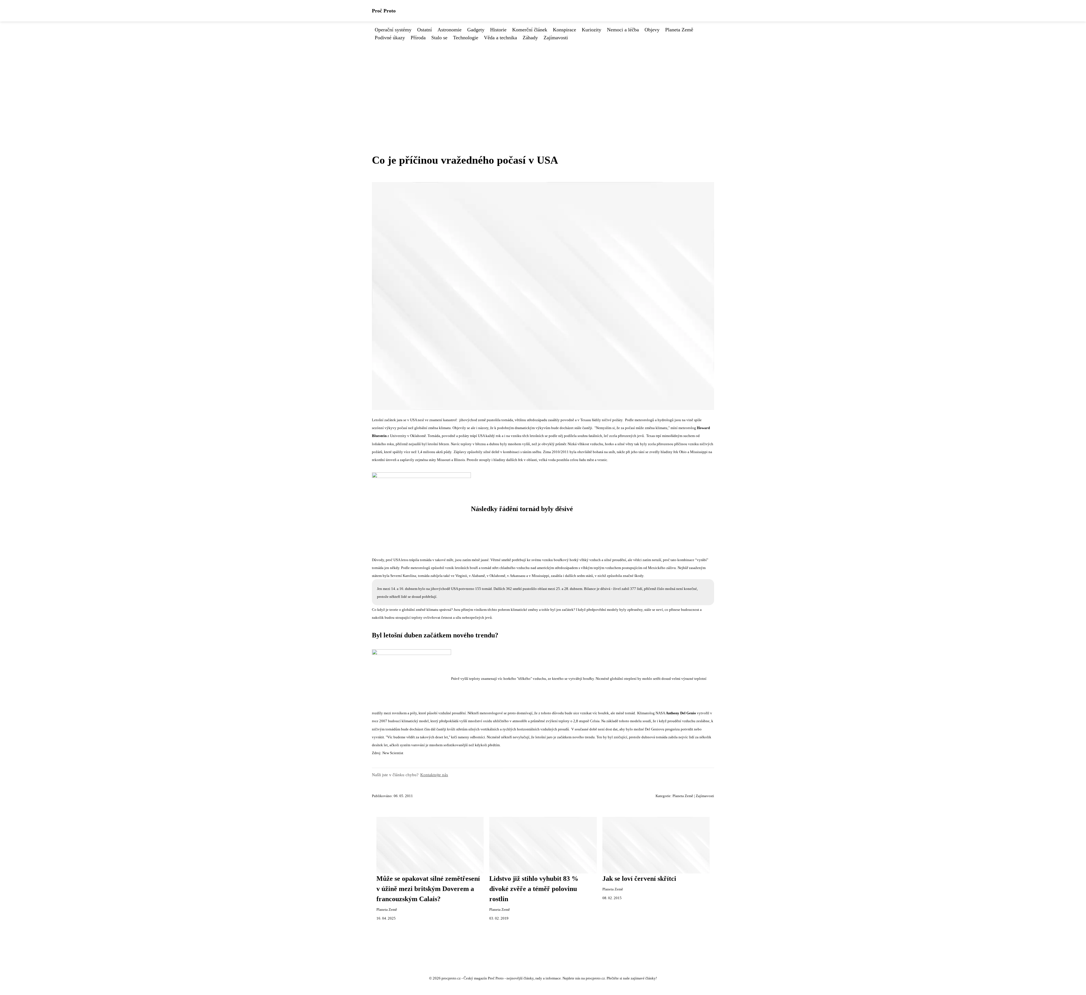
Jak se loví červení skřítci (639, 878)
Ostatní (424, 30)
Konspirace (564, 30)
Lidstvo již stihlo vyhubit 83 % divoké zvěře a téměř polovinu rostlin (533, 889)
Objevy (652, 30)
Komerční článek (529, 30)
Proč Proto (384, 11)
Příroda (418, 37)
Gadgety (475, 30)
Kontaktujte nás (434, 774)
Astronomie (450, 30)
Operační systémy (393, 30)
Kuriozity (591, 30)
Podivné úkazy (390, 37)
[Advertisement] (543, 84)
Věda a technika (500, 37)
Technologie (465, 37)
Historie (498, 30)
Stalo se (439, 37)
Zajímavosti (556, 37)
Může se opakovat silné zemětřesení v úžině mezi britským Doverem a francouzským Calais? (428, 889)
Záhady (530, 37)
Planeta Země (679, 30)
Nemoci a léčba (623, 30)
